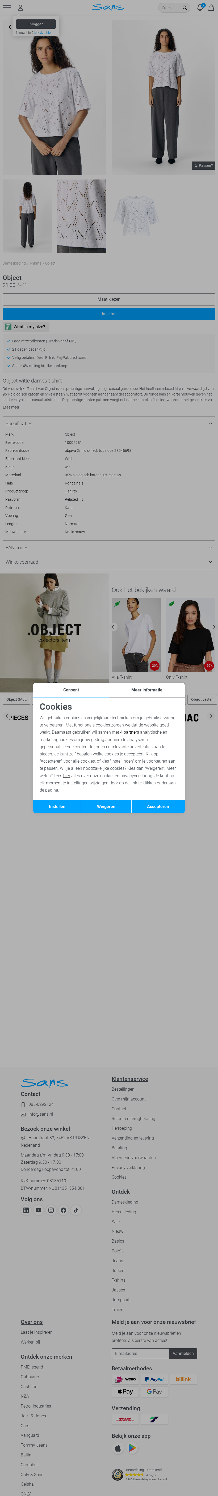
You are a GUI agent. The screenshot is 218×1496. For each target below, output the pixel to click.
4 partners (129, 732)
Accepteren (158, 806)
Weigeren (106, 806)
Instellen (57, 806)
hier (66, 775)
